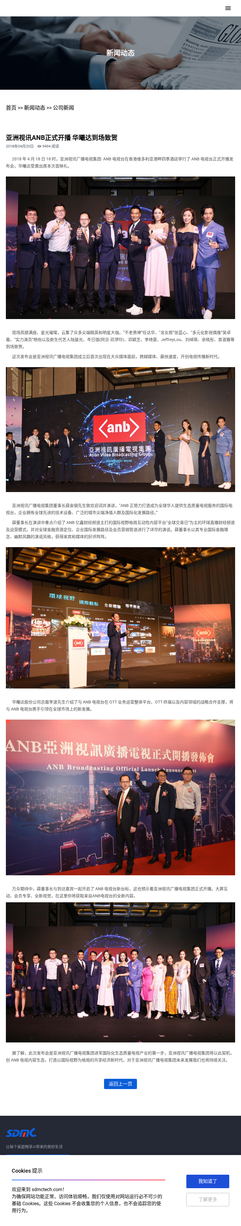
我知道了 (207, 1181)
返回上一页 (120, 1084)
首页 (11, 108)
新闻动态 (34, 108)
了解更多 (207, 1199)
